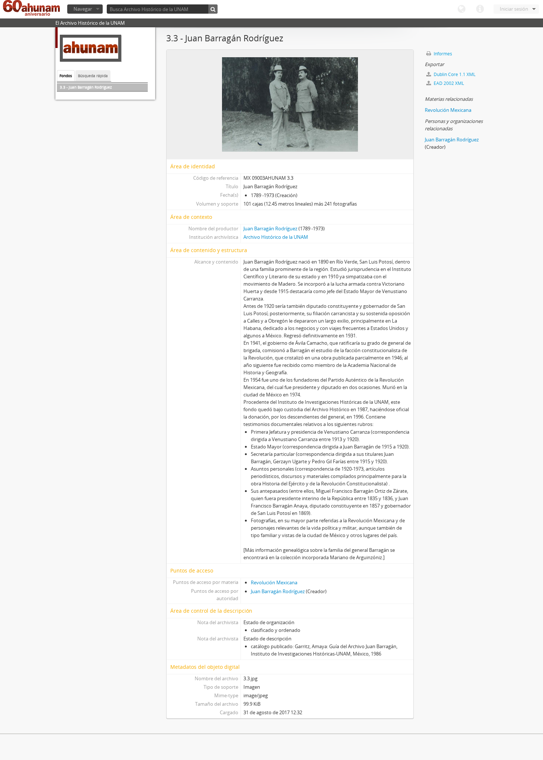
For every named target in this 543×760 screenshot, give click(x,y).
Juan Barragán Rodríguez (270, 228)
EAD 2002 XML (448, 83)
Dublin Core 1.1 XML (454, 74)
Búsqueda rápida (93, 75)
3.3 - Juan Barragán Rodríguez (86, 87)
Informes (442, 54)
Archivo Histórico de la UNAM (275, 237)
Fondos (65, 75)
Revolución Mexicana (274, 582)
